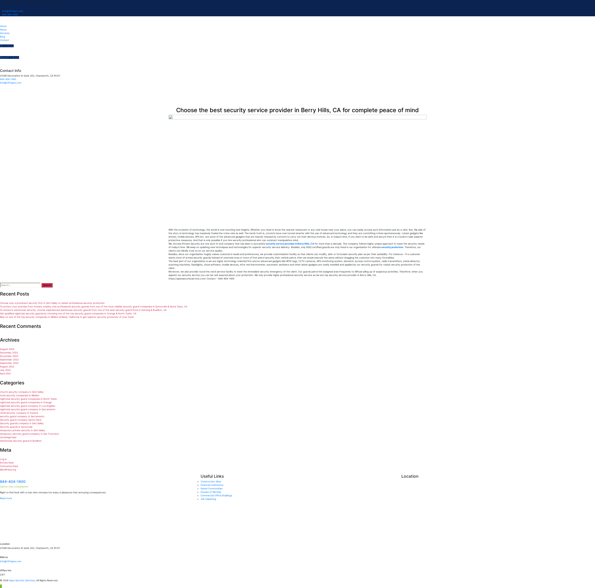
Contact (4, 40)
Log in (3, 459)
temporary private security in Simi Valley (22, 430)
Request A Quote (9, 57)
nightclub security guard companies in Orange (26, 402)
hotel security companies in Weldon (19, 395)
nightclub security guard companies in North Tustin (28, 398)
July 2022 (5, 370)
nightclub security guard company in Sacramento (27, 409)
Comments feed (9, 466)
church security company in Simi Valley (22, 391)
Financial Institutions (212, 485)
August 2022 (7, 366)
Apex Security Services (22, 580)
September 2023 (9, 359)
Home (3, 26)
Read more (6, 498)
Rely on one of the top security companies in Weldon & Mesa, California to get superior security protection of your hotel (67, 317)
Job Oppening (208, 498)
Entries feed (6, 462)
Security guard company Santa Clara (20, 419)
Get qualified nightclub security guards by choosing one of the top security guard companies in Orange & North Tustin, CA (68, 313)
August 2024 (7, 349)
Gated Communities (211, 488)
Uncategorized (8, 437)
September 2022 (9, 363)
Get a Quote (7, 45)
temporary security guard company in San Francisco (29, 433)
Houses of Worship (211, 492)
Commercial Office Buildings (216, 495)
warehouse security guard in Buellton (21, 440)
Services (5, 33)
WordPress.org (8, 469)
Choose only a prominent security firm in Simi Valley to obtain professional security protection (52, 303)
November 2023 (9, 356)
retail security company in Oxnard (19, 412)
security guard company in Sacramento (22, 416)
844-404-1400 (10, 14)
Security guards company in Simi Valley (22, 423)
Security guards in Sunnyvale (16, 426)
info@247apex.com (12, 11)
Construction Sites (211, 481)
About (3, 29)
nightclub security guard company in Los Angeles (27, 405)
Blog (2, 36)
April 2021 (5, 373)
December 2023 (9, 352)
